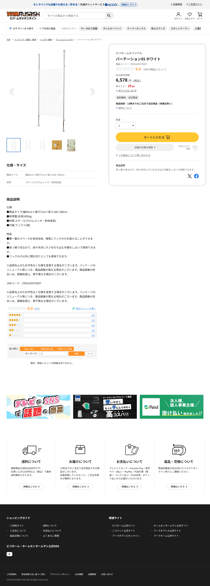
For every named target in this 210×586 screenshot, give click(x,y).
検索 (77, 353)
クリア (90, 353)
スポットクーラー (180, 28)
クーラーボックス (136, 28)
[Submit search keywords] (109, 15)
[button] (178, 15)
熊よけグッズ (158, 28)
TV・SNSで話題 (89, 28)
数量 (118, 119)
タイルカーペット (112, 28)
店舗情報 (177, 4)
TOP (8, 39)
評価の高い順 (47, 348)
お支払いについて (52, 530)
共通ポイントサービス (83, 4)
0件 (37, 308)
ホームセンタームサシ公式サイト (171, 525)
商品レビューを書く (85, 308)
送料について (125, 107)
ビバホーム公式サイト (123, 525)
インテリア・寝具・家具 (25, 39)
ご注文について (18, 530)
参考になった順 (65, 348)
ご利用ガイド (195, 4)
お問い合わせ (107, 574)
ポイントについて (127, 90)
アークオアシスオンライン (125, 535)
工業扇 (198, 28)
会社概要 (79, 574)
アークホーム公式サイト (166, 535)
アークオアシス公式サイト (167, 530)
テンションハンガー (65, 39)
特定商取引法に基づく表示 (33, 574)
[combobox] (74, 15)
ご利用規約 (11, 574)
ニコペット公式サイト (123, 530)
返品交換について (19, 535)
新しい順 (29, 348)
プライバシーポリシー (60, 574)
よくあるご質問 (51, 535)
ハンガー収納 (46, 39)
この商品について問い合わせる (134, 155)
